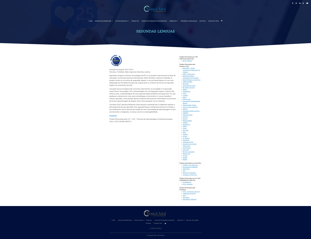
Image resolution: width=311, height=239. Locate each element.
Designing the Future (189, 85)
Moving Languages (188, 152)
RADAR (185, 159)
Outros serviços (121, 21)
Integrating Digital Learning (191, 111)
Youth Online (186, 148)
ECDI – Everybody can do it (191, 191)
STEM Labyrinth (187, 115)
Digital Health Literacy (189, 105)
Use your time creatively (190, 107)
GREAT (185, 126)
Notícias (202, 21)
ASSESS (185, 122)
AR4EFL (185, 109)
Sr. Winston (186, 138)
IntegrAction (186, 124)
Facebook (113, 115)
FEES (184, 132)
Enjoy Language (188, 184)
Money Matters (187, 61)
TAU (184, 171)
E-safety (185, 95)
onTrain (185, 136)
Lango (185, 128)
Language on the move (190, 175)
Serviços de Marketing (103, 21)
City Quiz (185, 130)
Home (90, 21)
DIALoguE (186, 150)
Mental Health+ (187, 120)
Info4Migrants (187, 182)
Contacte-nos (213, 21)
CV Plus (185, 155)
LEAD (184, 93)
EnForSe (185, 117)
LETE (184, 195)
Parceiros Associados (189, 21)
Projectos (135, 21)
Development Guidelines (190, 167)
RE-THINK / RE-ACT (189, 87)
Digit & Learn (187, 99)
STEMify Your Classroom (190, 165)
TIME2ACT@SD (187, 82)
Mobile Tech (186, 154)
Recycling (186, 84)
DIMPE (185, 89)
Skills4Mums (186, 91)
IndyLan (185, 119)
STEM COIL (186, 169)
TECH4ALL (186, 197)
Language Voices (188, 142)
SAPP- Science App (189, 74)
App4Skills (186, 140)
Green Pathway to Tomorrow (191, 80)
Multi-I (185, 97)
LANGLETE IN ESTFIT (189, 193)
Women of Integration (189, 173)
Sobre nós (173, 21)
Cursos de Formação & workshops (154, 21)
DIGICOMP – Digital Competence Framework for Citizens (191, 70)
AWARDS (185, 113)
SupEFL (185, 157)
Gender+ (185, 134)
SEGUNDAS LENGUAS (189, 199)
